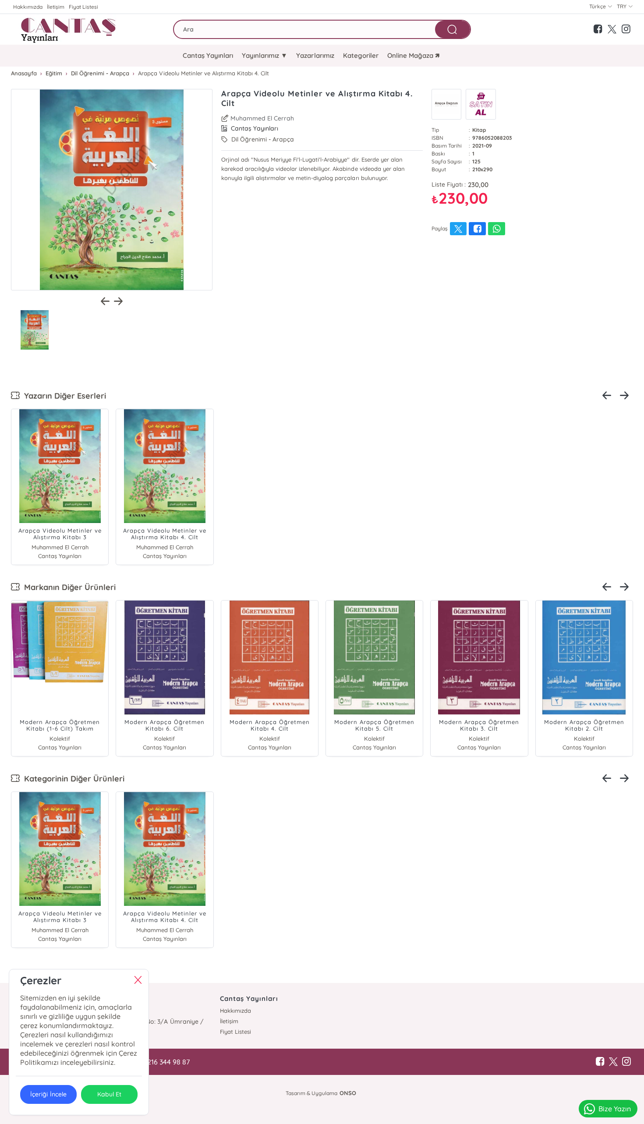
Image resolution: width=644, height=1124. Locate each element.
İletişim (55, 7)
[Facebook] (600, 1062)
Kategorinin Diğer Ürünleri (72, 779)
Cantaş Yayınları (208, 55)
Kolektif (60, 738)
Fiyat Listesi (83, 7)
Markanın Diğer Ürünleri (68, 587)
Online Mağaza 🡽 (413, 55)
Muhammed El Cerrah (262, 118)
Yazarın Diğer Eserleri (63, 396)
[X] (613, 1062)
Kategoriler (361, 55)
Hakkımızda (27, 7)
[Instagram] (626, 1062)
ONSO (348, 1092)
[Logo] (69, 29)
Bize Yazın (614, 1108)
